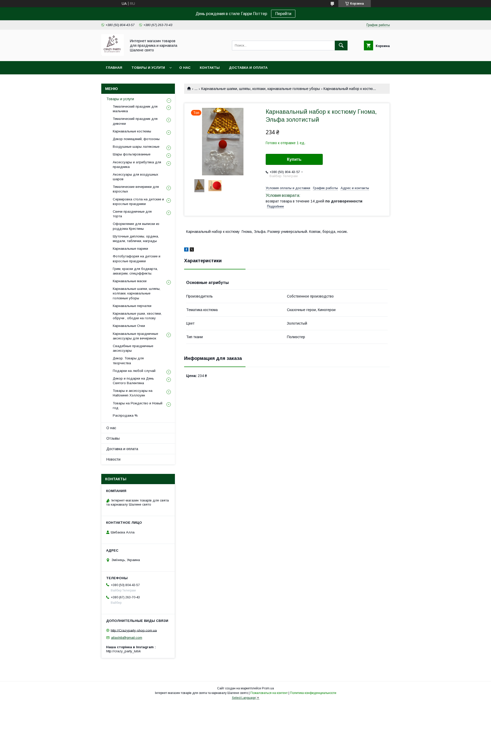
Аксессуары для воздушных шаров (135, 177)
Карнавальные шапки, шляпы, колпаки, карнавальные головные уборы (260, 89)
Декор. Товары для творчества (128, 360)
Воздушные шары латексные (136, 147)
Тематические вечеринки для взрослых (136, 189)
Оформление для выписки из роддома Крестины (136, 226)
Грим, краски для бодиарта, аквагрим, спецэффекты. (135, 271)
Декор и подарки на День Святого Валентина (133, 381)
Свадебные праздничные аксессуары (133, 348)
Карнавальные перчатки (132, 306)
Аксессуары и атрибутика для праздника (137, 164)
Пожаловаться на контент (269, 693)
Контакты (210, 68)
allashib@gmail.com (126, 638)
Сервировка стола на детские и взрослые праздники (138, 201)
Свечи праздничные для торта (132, 214)
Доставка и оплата (248, 68)
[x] (192, 250)
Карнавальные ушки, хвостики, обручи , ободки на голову (137, 316)
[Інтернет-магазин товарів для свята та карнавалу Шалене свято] (112, 54)
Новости (113, 459)
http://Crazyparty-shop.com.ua (134, 630)
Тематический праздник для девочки (135, 121)
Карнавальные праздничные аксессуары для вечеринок (135, 336)
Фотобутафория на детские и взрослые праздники (136, 258)
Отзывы (113, 438)
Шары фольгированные (131, 154)
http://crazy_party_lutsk (123, 651)
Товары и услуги (148, 68)
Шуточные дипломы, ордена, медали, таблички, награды (136, 238)
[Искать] (341, 45)
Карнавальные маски (130, 281)
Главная (114, 68)
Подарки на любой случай (134, 371)
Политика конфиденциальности (313, 693)
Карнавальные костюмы (132, 131)
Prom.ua (268, 688)
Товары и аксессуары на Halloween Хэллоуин (132, 393)
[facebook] (186, 250)
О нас (185, 68)
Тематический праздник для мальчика (135, 109)
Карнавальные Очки (129, 326)
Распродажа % (125, 415)
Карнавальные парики (130, 248)
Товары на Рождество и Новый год (137, 405)
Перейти (283, 14)
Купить (294, 159)
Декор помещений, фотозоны (136, 139)
